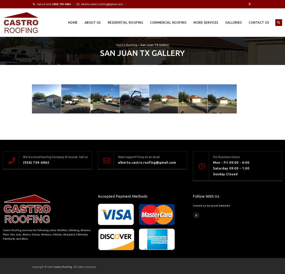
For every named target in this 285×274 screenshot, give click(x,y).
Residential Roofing (125, 22)
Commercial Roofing (168, 22)
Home (73, 22)
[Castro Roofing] (21, 22)
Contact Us (259, 22)
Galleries (233, 22)
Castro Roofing (63, 266)
